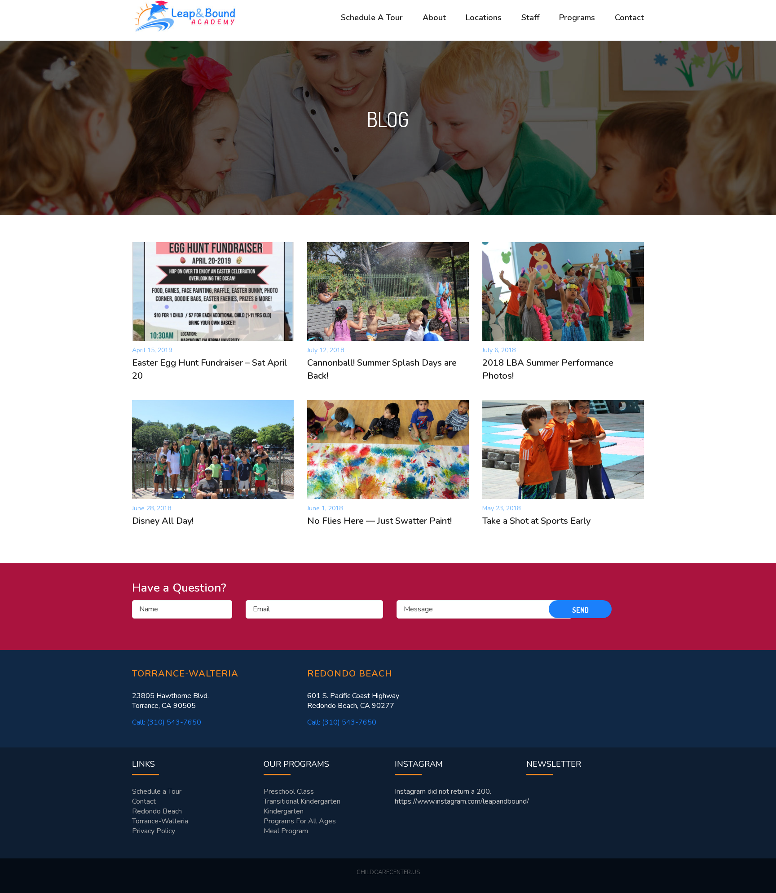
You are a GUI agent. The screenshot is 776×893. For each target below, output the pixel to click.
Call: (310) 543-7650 (166, 722)
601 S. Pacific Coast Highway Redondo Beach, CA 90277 (353, 701)
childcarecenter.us (388, 872)
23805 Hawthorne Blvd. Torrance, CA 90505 (170, 701)
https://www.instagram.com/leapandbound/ (462, 801)
